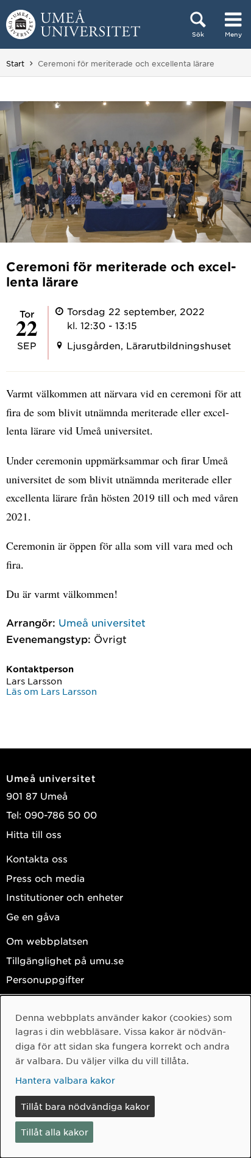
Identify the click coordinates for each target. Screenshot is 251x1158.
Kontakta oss (37, 858)
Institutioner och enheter (64, 897)
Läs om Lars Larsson (51, 691)
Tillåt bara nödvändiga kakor (85, 1106)
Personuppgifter (45, 979)
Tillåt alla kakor (54, 1131)
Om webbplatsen (47, 941)
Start (15, 63)
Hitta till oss (34, 834)
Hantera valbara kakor (65, 1080)
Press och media (45, 878)
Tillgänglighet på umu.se (65, 960)
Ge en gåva (33, 916)
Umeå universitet (102, 622)
